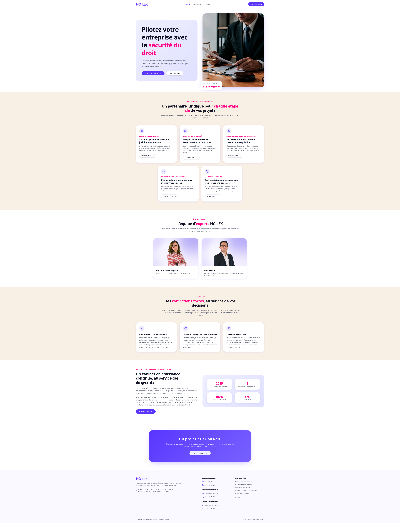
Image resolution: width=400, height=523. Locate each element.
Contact (208, 4)
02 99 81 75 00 (210, 497)
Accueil (187, 4)
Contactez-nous (256, 4)
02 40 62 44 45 (210, 485)
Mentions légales (164, 519)
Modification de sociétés (243, 485)
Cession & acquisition (242, 488)
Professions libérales (242, 493)
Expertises (197, 4)
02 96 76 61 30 (210, 508)
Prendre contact (198, 453)
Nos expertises (175, 73)
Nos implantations (151, 73)
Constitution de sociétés (243, 482)
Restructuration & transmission (246, 491)
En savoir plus (146, 156)
